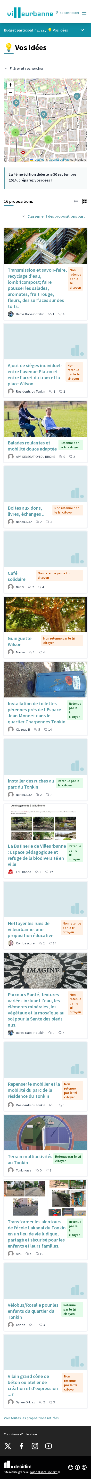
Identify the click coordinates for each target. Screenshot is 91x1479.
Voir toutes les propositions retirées (31, 1418)
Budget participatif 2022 (24, 30)
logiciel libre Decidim (45, 1472)
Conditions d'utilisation (20, 1434)
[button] (74, 93)
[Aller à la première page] (34, 12)
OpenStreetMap (59, 159)
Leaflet (39, 159)
